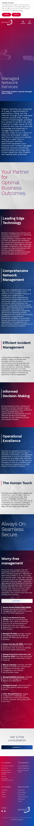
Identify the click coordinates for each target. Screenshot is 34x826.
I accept (6, 14)
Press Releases (22, 792)
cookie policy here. (17, 10)
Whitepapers (21, 799)
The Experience (23, 762)
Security (3, 776)
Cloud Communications (7, 766)
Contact (3, 796)
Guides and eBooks (23, 796)
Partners (3, 794)
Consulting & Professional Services (7, 779)
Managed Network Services (6, 773)
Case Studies (21, 794)
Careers (3, 792)
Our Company (6, 787)
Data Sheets (21, 790)
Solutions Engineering (23, 768)
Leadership (4, 790)
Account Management (24, 766)
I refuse (16, 14)
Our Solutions (6, 762)
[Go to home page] (6, 22)
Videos (20, 801)
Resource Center (23, 787)
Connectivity (4, 768)
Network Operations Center (23, 771)
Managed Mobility (5, 770)
